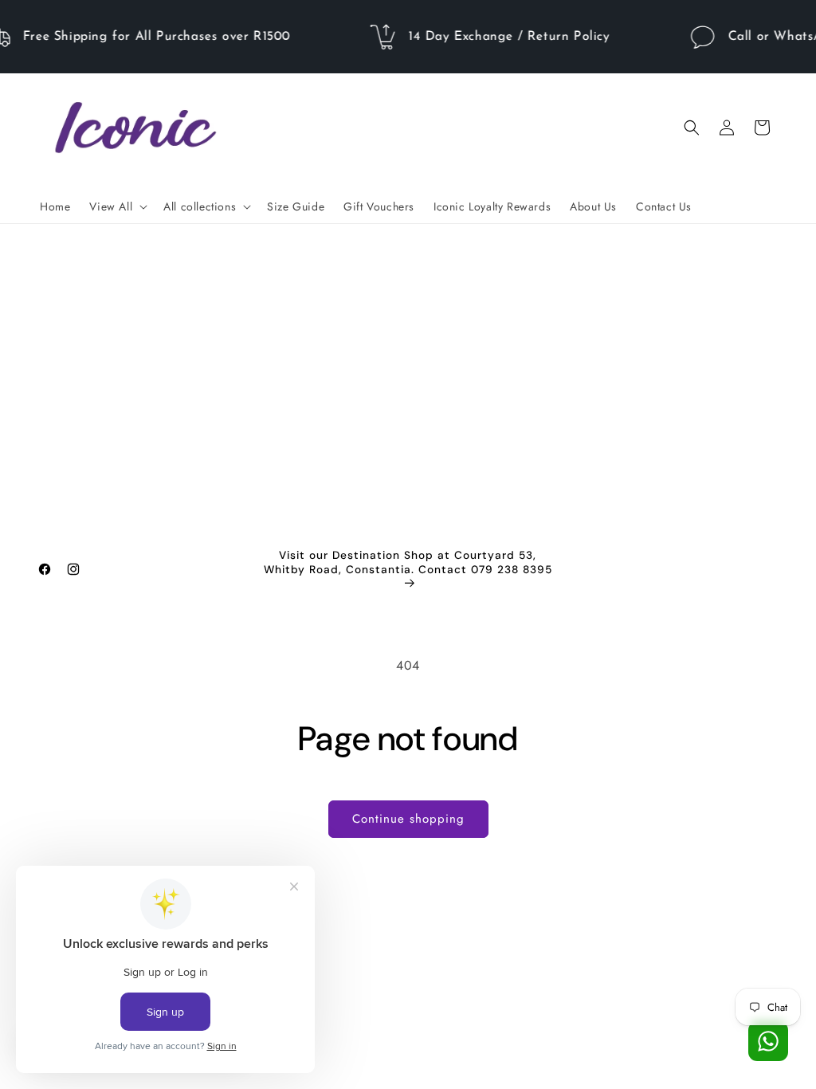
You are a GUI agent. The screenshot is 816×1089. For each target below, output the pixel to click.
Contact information (606, 1051)
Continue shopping (408, 819)
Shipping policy (514, 1051)
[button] (117, 206)
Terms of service (430, 1051)
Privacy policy (350, 1051)
